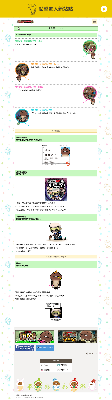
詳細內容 (56, 131)
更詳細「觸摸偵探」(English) (56, 257)
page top (93, 353)
